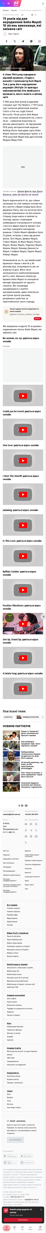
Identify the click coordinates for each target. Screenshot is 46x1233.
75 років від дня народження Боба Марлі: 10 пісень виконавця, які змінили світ (31, 10)
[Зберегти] (39, 41)
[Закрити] (41, 1209)
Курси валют (12, 1002)
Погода (10, 925)
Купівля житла (13, 1079)
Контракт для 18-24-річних (17, 978)
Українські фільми (14, 1030)
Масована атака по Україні (18, 950)
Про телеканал (8, 863)
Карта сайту (29, 885)
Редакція (6, 855)
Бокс (9, 1094)
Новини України (13, 912)
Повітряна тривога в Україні (18, 946)
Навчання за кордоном (16, 1065)
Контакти (28, 868)
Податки (10, 1012)
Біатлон (10, 1104)
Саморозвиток (13, 1061)
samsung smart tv (27, 1162)
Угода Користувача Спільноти (32, 855)
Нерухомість (13, 1073)
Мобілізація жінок (14, 974)
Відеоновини (12, 918)
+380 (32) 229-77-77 (17, 1197)
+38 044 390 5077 (31, 814)
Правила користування (11, 875)
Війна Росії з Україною (17, 933)
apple (27, 1156)
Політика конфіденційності (9, 880)
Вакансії (28, 873)
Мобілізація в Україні (17, 964)
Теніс (9, 1101)
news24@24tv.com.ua (11, 814)
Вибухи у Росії (12, 953)
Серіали (10, 1040)
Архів (27, 881)
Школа (9, 1055)
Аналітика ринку (13, 1076)
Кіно (9, 1023)
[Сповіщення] (43, 3)
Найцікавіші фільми (15, 1027)
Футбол (10, 1098)
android (10, 1156)
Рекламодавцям (9, 871)
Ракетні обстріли (14, 936)
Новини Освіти (14, 1048)
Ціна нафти (11, 999)
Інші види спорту (14, 1107)
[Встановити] (23, 1215)
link (26, 824)
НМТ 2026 (10, 1058)
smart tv (10, 1162)
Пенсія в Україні (13, 1015)
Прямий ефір (12, 915)
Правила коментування (34, 860)
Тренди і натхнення (15, 1083)
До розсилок (15, 1140)
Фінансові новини (14, 1005)
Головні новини (13, 908)
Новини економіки (16, 995)
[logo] (16, 3)
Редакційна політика (11, 859)
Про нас (6, 851)
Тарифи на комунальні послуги (19, 1008)
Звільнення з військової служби (20, 968)
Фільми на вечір (13, 1033)
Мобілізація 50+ (13, 971)
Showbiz (6, 10)
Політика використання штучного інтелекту (12, 885)
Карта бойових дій (14, 940)
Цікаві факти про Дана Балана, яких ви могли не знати (23, 193)
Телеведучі (7, 867)
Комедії (10, 1037)
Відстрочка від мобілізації (17, 981)
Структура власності (32, 877)
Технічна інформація (33, 864)
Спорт (10, 1091)
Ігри (26, 889)
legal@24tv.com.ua (32, 1199)
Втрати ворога (13, 956)
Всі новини (12, 905)
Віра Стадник (13, 34)
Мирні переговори (14, 943)
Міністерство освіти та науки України (22, 1051)
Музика (14, 10)
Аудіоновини (12, 922)
